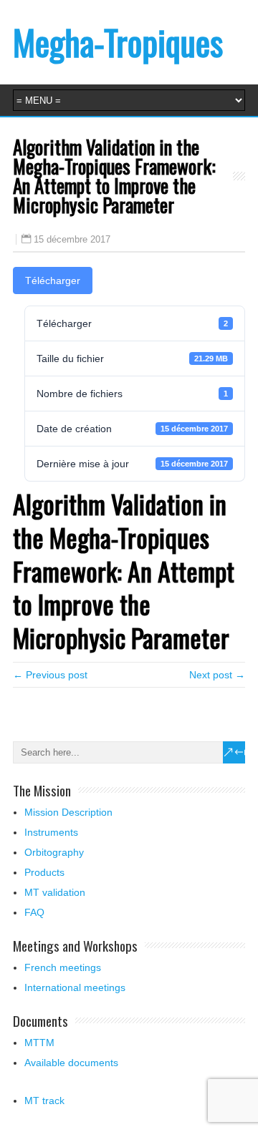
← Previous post (50, 674)
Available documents (71, 1062)
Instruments (51, 832)
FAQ (34, 912)
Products (44, 872)
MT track (44, 1100)
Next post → (217, 674)
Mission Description (68, 812)
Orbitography (54, 852)
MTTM (39, 1042)
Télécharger (52, 280)
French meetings (62, 967)
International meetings (74, 987)
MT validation (54, 892)
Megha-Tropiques (118, 41)
